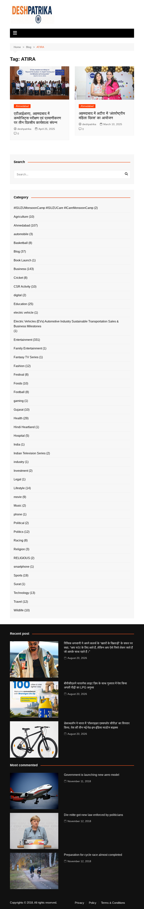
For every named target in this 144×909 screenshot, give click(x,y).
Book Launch (22, 260)
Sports (18, 575)
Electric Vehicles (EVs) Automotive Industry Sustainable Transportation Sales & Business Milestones (66, 324)
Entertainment (23, 339)
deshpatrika (24, 128)
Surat (17, 584)
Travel (18, 601)
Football (19, 392)
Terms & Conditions (113, 902)
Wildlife (19, 610)
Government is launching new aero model (91, 774)
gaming (19, 400)
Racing (18, 540)
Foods (18, 383)
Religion (19, 549)
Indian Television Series (30, 453)
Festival (19, 374)
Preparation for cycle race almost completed (93, 854)
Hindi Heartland (24, 427)
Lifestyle (19, 488)
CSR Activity (22, 286)
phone (18, 514)
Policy (92, 902)
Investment (21, 470)
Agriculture (21, 216)
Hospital (19, 435)
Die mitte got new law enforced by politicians (93, 814)
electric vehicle (24, 312)
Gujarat (18, 409)
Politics (18, 531)
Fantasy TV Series (26, 357)
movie (18, 497)
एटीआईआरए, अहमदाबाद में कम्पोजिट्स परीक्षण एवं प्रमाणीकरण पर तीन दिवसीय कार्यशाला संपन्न (37, 118)
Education (20, 304)
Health (18, 418)
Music (18, 505)
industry (19, 461)
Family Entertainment (28, 348)
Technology (21, 592)
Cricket (18, 277)
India (17, 444)
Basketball (21, 242)
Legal (17, 479)
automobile (21, 234)
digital (18, 295)
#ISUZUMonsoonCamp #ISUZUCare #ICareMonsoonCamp (53, 207)
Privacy (79, 902)
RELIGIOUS (22, 558)
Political (19, 523)
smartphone (21, 566)
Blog (17, 251)
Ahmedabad (22, 106)
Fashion (19, 366)
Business (20, 269)
